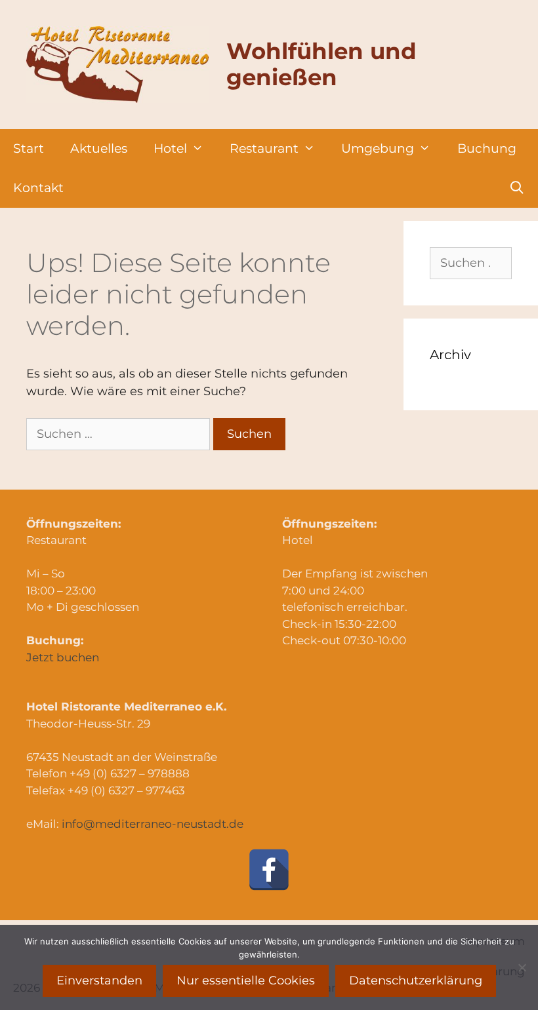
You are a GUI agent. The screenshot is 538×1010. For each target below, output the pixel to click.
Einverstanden (99, 980)
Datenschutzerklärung (415, 980)
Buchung (486, 148)
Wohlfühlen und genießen (321, 64)
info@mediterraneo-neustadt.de (152, 823)
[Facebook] (269, 870)
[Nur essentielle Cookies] (521, 967)
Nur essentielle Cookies (245, 980)
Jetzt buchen (62, 657)
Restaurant (264, 148)
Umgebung (377, 148)
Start (28, 148)
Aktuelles (98, 148)
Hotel (170, 148)
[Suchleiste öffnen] (517, 188)
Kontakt (38, 187)
